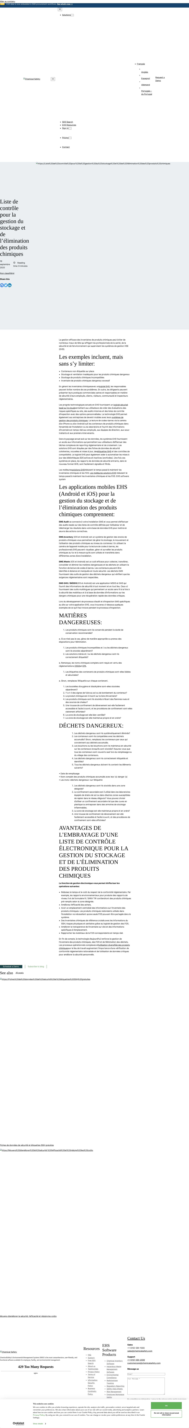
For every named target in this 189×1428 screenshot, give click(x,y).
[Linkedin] (9, 285)
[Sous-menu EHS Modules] (78, 18)
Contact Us (136, 1338)
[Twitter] (6, 285)
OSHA (77, 666)
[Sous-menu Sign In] (70, 128)
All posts (20, 973)
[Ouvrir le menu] (53, 79)
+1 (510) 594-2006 (136, 1360)
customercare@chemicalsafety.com (144, 1363)
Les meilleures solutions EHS (103, 473)
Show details (38, 1424)
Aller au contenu (7, 1)
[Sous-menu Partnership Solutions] (83, 103)
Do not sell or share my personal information (166, 1414)
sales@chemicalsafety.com (139, 1351)
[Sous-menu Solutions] (72, 15)
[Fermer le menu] (60, 9)
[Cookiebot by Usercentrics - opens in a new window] (18, 1423)
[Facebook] (2, 285)
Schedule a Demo (11, 966)
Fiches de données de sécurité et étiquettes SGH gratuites (27, 1145)
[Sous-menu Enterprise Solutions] (82, 94)
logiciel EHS (104, 386)
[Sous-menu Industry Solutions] (81, 56)
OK (166, 1405)
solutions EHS (78, 470)
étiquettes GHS (104, 451)
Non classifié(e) (7, 273)
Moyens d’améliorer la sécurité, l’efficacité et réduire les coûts (28, 1316)
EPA (84, 666)
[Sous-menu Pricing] (70, 138)
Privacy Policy (39, 1415)
